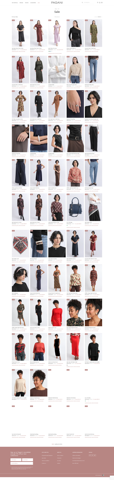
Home (56, 8)
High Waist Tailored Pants (89, 153)
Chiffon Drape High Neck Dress (91, 293)
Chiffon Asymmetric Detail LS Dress (36, 468)
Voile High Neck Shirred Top (72, 293)
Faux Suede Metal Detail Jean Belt (73, 153)
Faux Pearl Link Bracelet (16, 434)
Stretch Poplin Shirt (70, 434)
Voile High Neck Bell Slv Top (17, 468)
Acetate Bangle (51, 84)
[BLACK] (49, 51)
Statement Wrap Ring (71, 119)
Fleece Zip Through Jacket (72, 84)
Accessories (33, 2)
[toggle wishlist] (28, 20)
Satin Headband (15, 293)
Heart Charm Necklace (52, 258)
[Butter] (68, 365)
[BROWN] (69, 225)
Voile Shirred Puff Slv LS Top (53, 222)
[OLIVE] (48, 51)
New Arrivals (15, 2)
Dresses (21, 2)
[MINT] (67, 225)
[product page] (20, 33)
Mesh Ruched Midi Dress (89, 434)
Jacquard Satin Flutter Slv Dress (91, 258)
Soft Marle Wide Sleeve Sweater (54, 468)
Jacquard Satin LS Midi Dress (90, 48)
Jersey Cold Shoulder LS (71, 48)
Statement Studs (88, 468)
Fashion (26, 2)
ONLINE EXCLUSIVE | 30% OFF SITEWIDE (18, 51)
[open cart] (102, 3)
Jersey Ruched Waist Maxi (35, 293)
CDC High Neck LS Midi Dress (35, 119)
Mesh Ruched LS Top (52, 327)
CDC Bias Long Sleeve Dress (17, 119)
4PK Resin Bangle (33, 258)
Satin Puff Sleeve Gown (71, 258)
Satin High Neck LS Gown (35, 84)
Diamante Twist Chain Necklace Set (91, 119)
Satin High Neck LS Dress (16, 222)
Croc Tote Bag (69, 222)
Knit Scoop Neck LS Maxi (35, 327)
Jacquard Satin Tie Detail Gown (54, 293)
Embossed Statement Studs (90, 327)
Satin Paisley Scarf (88, 222)
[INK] (50, 51)
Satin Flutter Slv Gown (52, 48)
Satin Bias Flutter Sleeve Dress (17, 48)
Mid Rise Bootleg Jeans (89, 84)
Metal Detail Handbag (34, 434)
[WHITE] (68, 225)
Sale (39, 2)
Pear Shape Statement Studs (72, 327)
